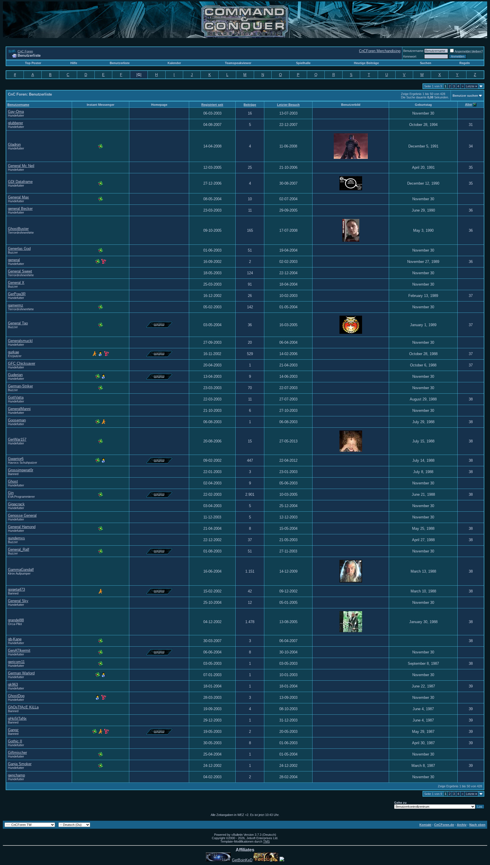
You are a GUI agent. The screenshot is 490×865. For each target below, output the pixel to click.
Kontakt (425, 824)
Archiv (461, 824)
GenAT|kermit (19, 650)
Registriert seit (212, 104)
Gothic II (15, 741)
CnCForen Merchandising (379, 51)
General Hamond (21, 527)
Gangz (13, 730)
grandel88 (16, 620)
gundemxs (16, 538)
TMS (266, 841)
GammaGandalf (21, 569)
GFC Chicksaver (21, 363)
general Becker (20, 208)
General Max (18, 197)
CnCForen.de (444, 824)
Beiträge (250, 104)
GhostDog (16, 696)
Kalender (174, 63)
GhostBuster (18, 229)
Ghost (13, 481)
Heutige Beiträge (366, 63)
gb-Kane (15, 639)
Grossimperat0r (20, 470)
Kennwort (409, 56)
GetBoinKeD (242, 860)
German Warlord (21, 673)
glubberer (15, 123)
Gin (11, 493)
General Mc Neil (21, 166)
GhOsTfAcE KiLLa (23, 707)
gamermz (15, 305)
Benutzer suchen (465, 95)
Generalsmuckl (20, 341)
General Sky (18, 601)
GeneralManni (19, 409)
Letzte (471, 86)
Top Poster (33, 63)
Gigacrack (16, 504)
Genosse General (22, 515)
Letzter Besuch (288, 104)
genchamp (16, 775)
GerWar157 (17, 439)
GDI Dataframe (20, 182)
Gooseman (17, 420)
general (14, 260)
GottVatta (16, 397)
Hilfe (73, 63)
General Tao (18, 323)
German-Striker (20, 386)
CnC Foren (25, 51)
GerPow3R (17, 294)
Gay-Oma (16, 111)
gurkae (13, 352)
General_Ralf (18, 549)
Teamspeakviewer (238, 63)
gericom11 (16, 662)
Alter (468, 104)
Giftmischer (17, 752)
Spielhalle (303, 63)
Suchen (425, 63)
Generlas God (19, 248)
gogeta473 (16, 589)
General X (16, 282)
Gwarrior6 (16, 459)
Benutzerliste (120, 63)
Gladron (14, 144)
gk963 (13, 684)
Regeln (464, 63)
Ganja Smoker (19, 764)
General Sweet (20, 271)
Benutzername (413, 50)
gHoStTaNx (17, 718)
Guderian (15, 375)
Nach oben (477, 824)
